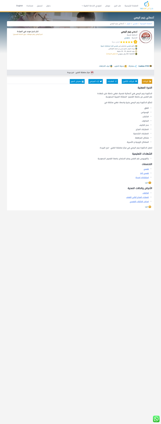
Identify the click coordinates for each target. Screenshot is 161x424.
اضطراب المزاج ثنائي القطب (137, 197)
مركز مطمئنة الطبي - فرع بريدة (78, 72)
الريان (128, 23)
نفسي (135, 23)
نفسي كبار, (114, 46)
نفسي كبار (144, 173)
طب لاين (117, 6)
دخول (48, 5)
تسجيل (39, 5)
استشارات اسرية (105, 46)
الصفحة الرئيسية (131, 6)
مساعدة (30, 5)
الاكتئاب (145, 193)
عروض (107, 6)
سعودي (127, 37)
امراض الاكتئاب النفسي (139, 201)
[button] (90, 5)
